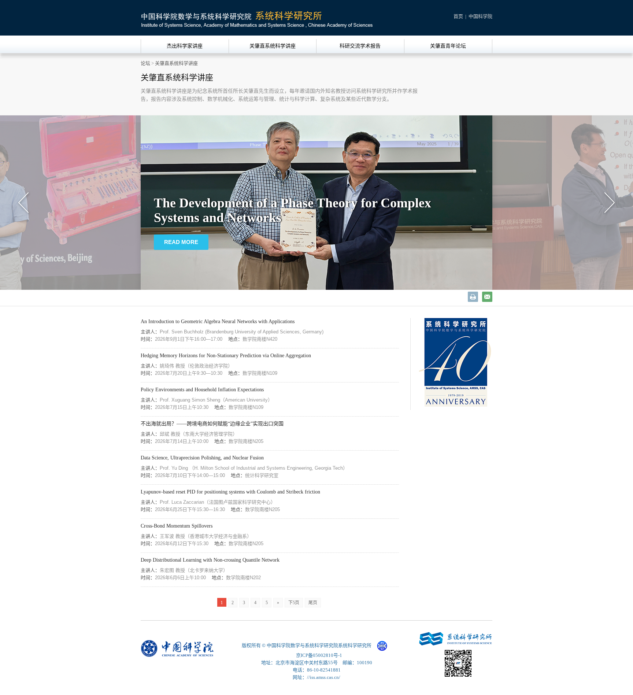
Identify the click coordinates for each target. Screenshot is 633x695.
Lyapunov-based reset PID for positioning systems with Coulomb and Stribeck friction (230, 492)
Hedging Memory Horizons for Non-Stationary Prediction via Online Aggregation (226, 355)
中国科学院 (480, 16)
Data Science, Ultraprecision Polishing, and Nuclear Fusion (202, 458)
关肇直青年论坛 (448, 46)
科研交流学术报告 (360, 46)
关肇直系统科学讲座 (272, 46)
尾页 (312, 602)
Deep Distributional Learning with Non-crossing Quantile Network (210, 560)
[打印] (473, 297)
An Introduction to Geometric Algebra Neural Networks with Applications (218, 321)
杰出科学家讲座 (185, 46)
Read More (181, 255)
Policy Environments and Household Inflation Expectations (202, 389)
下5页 (293, 602)
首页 (458, 16)
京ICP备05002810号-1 (319, 655)
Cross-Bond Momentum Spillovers (176, 526)
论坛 (145, 63)
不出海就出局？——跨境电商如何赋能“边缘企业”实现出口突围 (212, 423)
